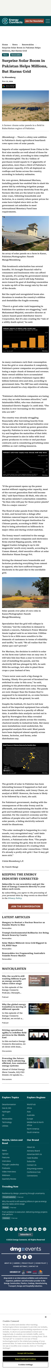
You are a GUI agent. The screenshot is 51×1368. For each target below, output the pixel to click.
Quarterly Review (9, 1179)
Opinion (5, 1154)
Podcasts (6, 1168)
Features (6, 1157)
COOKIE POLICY (40, 1263)
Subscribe (31, 1161)
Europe (30, 1119)
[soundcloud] (39, 1229)
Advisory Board (33, 1151)
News (15, 45)
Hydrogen (6, 1112)
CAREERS (16, 1263)
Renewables (28, 45)
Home (5, 45)
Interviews (6, 1161)
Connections (32, 1176)
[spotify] (35, 1229)
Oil (3, 1115)
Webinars (6, 1175)
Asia (29, 1112)
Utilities (5, 1126)
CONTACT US (33, 1266)
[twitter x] (16, 1229)
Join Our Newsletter (34, 21)
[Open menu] (48, 21)
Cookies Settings (20, 1266)
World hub (31, 1104)
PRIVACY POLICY (27, 1263)
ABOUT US (8, 1263)
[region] (25, 1341)
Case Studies (32, 1158)
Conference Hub (34, 1172)
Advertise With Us (34, 1154)
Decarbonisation (9, 1104)
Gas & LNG (6, 1108)
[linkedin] (20, 1229)
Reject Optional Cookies (25, 1359)
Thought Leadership (10, 1165)
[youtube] (25, 1229)
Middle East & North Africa (35, 1123)
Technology (7, 1122)
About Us (31, 1147)
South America (33, 1132)
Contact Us (31, 1165)
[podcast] (30, 1229)
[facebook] (6, 1229)
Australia (31, 1115)
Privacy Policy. (15, 898)
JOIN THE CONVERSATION (25, 906)
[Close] (46, 1317)
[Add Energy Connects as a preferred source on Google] (9, 86)
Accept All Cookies (25, 1353)
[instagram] (11, 1229)
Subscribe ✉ (25, 1234)
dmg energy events (35, 1169)
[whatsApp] (44, 1229)
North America (33, 1129)
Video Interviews (9, 1172)
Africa (29, 1108)
